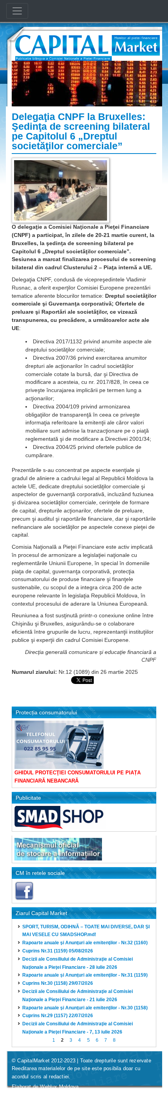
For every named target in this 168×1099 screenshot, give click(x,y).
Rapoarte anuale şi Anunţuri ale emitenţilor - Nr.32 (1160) (85, 942)
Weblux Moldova (59, 1087)
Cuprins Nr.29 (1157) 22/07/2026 (57, 1015)
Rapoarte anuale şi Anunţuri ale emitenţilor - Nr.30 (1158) (85, 1008)
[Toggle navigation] (17, 11)
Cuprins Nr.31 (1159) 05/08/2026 (57, 951)
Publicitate (28, 798)
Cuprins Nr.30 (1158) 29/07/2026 (57, 983)
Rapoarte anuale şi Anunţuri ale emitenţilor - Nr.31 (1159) (85, 975)
